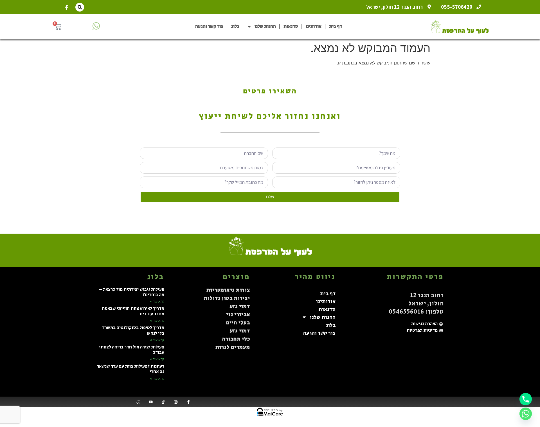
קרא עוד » (157, 301)
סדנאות (291, 26)
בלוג (235, 26)
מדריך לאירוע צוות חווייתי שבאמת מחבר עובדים (133, 311)
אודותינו (313, 26)
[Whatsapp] (525, 414)
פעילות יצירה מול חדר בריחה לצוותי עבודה (131, 350)
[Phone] (525, 399)
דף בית (335, 26)
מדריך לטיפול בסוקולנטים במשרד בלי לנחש (133, 330)
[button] (79, 7)
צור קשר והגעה (209, 26)
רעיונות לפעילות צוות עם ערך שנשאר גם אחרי (130, 369)
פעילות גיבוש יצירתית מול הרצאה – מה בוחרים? (131, 292)
